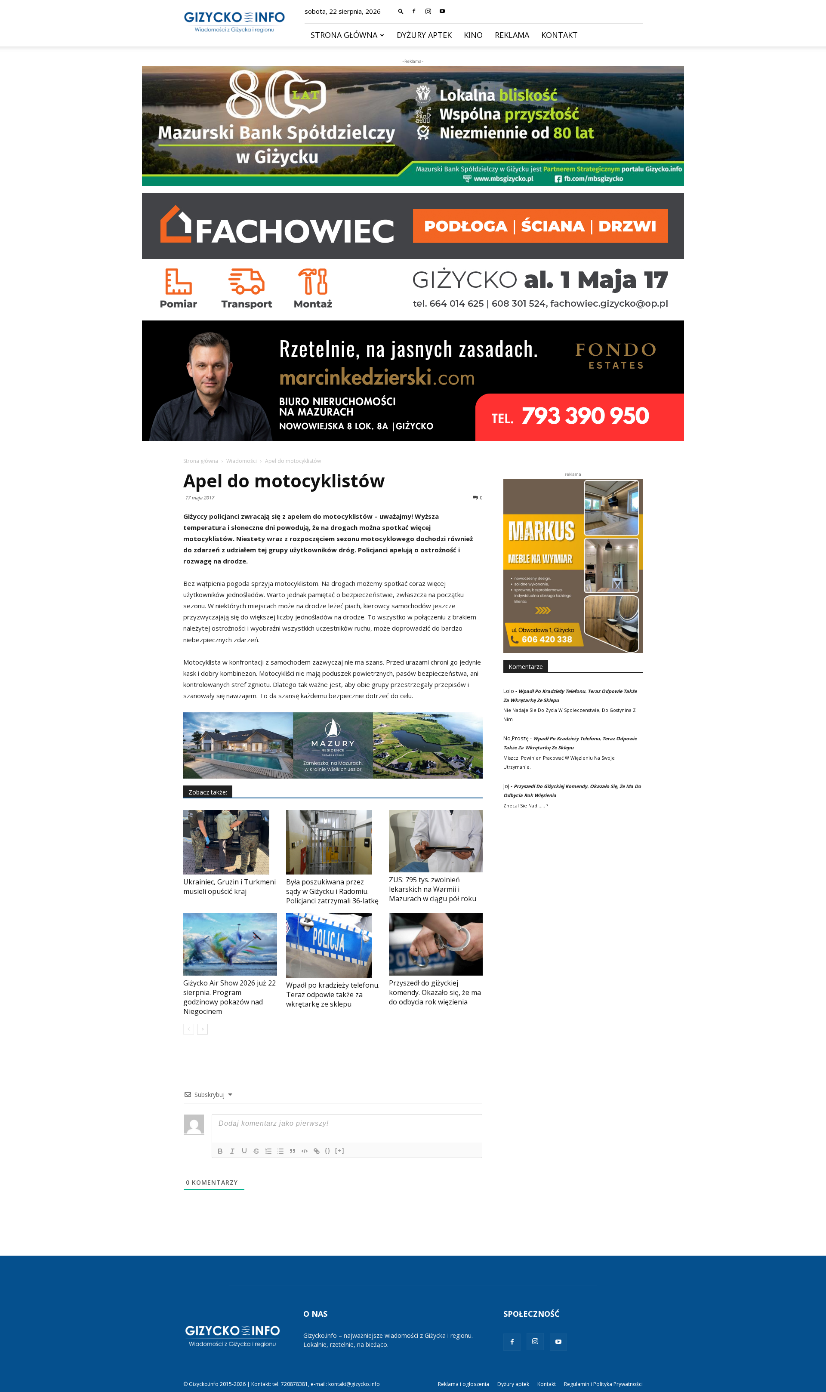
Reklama (512, 35)
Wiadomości (241, 461)
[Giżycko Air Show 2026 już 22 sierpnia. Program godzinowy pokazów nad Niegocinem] (230, 944)
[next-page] (202, 1029)
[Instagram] (428, 11)
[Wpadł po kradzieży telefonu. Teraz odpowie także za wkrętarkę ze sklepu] (333, 945)
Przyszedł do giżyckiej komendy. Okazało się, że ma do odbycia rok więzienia (435, 992)
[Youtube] (442, 11)
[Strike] (256, 1151)
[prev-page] (188, 1029)
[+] (340, 1150)
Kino (473, 35)
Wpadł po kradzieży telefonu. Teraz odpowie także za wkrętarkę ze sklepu (332, 994)
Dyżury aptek (424, 35)
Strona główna (344, 35)
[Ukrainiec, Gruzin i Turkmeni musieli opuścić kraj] (230, 842)
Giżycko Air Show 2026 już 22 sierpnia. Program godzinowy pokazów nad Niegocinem (229, 997)
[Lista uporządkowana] (268, 1151)
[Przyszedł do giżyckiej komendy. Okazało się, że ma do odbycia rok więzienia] (436, 944)
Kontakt (559, 35)
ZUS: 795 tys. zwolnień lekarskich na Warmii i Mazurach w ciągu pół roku (432, 889)
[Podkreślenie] (244, 1151)
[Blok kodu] (305, 1151)
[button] (401, 11)
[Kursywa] (232, 1151)
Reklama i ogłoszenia (463, 1384)
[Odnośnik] (317, 1151)
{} (328, 1150)
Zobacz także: (207, 792)
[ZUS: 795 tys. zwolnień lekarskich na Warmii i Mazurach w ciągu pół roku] (436, 841)
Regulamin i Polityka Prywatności (603, 1384)
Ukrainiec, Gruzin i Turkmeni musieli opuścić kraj (229, 886)
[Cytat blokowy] (293, 1151)
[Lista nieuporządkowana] (280, 1151)
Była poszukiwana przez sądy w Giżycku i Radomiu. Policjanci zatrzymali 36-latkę (332, 891)
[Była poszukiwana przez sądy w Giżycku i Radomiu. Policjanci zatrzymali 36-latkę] (333, 842)
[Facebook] (413, 11)
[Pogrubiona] (220, 1151)
